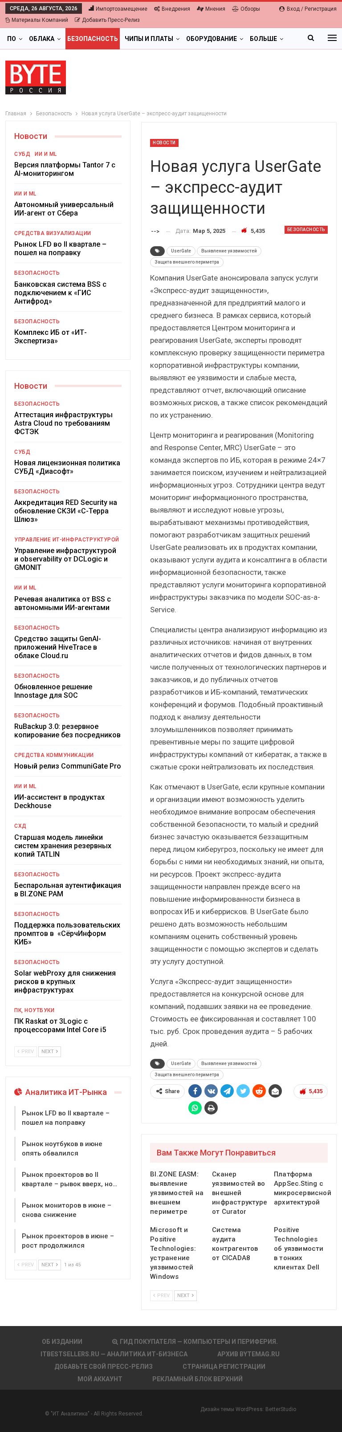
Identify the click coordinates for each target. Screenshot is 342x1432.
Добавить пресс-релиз (111, 20)
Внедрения (176, 9)
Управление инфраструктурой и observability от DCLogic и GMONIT (65, 559)
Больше (263, 38)
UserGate (181, 250)
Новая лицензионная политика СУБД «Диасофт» (67, 467)
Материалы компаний (40, 20)
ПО (11, 38)
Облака (41, 38)
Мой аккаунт (99, 1379)
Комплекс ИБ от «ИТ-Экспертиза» (50, 336)
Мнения (215, 9)
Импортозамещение (121, 9)
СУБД (22, 154)
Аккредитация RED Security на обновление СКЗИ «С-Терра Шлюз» (65, 511)
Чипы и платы (149, 38)
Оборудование (211, 38)
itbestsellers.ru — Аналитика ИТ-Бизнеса (114, 1354)
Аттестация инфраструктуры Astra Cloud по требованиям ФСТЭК (63, 423)
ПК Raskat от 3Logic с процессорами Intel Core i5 (60, 1025)
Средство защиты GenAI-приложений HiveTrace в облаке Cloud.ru (57, 647)
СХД (20, 826)
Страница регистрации (224, 1366)
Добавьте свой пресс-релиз (103, 1366)
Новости (164, 142)
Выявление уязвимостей (229, 250)
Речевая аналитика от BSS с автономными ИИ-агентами (62, 603)
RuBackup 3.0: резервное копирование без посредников (67, 730)
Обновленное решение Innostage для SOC (53, 691)
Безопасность (92, 38)
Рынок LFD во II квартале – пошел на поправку (60, 248)
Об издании (62, 1341)
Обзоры (250, 9)
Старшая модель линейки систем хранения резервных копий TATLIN (62, 845)
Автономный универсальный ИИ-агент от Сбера (64, 208)
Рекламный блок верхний (197, 1379)
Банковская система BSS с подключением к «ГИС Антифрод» (60, 292)
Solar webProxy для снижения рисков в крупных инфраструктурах (65, 981)
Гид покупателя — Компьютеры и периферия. (199, 1341)
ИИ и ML (46, 154)
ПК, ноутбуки (34, 1010)
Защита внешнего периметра (187, 262)
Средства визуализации (52, 233)
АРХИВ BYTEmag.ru (248, 1354)
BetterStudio (280, 1409)
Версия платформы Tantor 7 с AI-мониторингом (64, 169)
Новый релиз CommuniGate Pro (67, 766)
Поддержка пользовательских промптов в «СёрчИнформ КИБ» (67, 933)
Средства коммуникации (54, 755)
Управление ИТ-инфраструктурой (66, 540)
